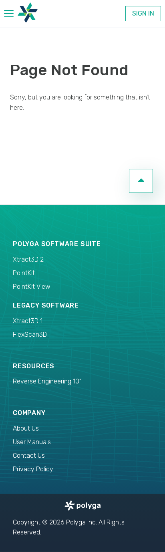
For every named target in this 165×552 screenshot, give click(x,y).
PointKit (24, 273)
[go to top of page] (141, 181)
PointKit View (31, 286)
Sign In (143, 13)
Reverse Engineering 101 (47, 381)
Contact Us (29, 455)
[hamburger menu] (9, 15)
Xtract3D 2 (28, 259)
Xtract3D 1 (27, 321)
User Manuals (32, 442)
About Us (26, 428)
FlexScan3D (30, 334)
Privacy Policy (33, 469)
